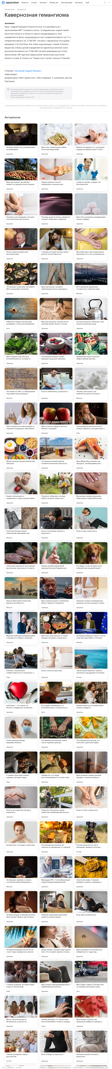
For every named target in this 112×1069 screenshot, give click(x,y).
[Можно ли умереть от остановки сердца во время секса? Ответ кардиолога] (91, 140)
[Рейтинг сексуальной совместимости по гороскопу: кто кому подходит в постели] (21, 663)
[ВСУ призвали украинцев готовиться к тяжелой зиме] (91, 279)
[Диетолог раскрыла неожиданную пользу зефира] (91, 209)
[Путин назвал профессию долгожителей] (21, 244)
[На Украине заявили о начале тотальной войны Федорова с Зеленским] (21, 872)
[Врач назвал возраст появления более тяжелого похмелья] (56, 593)
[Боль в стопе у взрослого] (91, 802)
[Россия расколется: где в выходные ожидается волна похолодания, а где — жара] (91, 837)
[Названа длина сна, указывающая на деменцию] (21, 140)
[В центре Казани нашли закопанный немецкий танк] (21, 523)
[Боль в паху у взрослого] (91, 523)
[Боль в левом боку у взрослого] (56, 384)
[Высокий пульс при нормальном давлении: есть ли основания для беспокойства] (91, 244)
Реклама (18, 1067)
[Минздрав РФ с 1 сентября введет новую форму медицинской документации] (56, 872)
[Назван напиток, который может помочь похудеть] (91, 698)
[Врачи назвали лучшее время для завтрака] (21, 454)
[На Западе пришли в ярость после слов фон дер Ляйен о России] (91, 628)
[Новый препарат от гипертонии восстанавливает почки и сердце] (56, 1012)
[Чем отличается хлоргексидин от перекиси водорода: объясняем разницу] (21, 419)
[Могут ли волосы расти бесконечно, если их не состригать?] (21, 1012)
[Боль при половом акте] (91, 907)
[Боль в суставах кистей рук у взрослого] (21, 802)
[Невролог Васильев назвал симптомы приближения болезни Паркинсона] (56, 802)
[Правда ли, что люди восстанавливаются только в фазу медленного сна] (56, 768)
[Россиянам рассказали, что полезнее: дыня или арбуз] (91, 733)
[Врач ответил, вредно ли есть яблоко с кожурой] (56, 419)
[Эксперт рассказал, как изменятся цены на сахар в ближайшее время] (91, 384)
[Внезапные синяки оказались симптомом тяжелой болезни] (91, 488)
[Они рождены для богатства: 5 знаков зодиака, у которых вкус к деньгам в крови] (91, 419)
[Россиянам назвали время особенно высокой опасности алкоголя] (56, 454)
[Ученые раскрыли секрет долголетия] (21, 1047)
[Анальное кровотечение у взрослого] (91, 1047)
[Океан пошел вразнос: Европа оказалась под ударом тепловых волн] (91, 663)
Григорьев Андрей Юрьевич (27, 71)
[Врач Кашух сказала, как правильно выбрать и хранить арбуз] (91, 1012)
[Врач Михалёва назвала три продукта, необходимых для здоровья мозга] (91, 454)
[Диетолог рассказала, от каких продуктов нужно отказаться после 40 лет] (56, 628)
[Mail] (3, 2)
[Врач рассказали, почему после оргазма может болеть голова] (56, 314)
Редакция (43, 1067)
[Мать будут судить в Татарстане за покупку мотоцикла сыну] (91, 977)
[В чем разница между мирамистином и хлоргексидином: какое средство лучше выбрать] (21, 733)
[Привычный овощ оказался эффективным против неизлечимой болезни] (91, 349)
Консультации (9, 9)
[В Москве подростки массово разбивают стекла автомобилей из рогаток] (21, 314)
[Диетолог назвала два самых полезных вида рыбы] (56, 140)
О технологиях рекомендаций (94, 1067)
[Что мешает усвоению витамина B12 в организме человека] (21, 279)
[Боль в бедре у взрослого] (56, 1047)
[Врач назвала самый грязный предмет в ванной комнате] (91, 768)
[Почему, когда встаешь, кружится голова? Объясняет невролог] (56, 209)
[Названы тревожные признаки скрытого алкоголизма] (56, 907)
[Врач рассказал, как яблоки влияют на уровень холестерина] (21, 174)
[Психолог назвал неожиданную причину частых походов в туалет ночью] (91, 593)
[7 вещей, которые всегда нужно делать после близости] (56, 244)
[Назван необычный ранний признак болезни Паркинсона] (56, 558)
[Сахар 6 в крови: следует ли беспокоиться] (91, 174)
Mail (3, 1067)
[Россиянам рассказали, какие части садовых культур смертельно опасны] (56, 733)
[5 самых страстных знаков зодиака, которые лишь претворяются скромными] (21, 768)
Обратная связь (78, 1067)
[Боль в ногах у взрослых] (56, 663)
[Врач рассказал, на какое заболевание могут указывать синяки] (56, 279)
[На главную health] (12, 2)
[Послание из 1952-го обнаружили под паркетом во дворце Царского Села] (21, 384)
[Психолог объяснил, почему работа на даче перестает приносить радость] (56, 488)
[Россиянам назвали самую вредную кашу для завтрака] (56, 349)
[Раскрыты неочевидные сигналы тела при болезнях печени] (21, 209)
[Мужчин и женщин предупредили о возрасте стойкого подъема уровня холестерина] (21, 628)
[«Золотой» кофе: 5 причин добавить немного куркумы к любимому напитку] (91, 872)
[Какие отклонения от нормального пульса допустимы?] (21, 488)
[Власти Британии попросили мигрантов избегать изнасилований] (21, 593)
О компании (10, 1067)
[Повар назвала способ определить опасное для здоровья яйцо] (56, 174)
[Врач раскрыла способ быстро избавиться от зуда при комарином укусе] (91, 942)
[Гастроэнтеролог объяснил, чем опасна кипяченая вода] (91, 314)
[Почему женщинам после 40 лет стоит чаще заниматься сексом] (21, 942)
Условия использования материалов (59, 1067)
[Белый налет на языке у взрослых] (21, 837)
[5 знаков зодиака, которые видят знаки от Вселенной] (21, 977)
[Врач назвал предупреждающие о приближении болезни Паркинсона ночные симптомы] (56, 977)
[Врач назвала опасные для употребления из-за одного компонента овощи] (21, 349)
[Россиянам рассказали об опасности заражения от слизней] (56, 837)
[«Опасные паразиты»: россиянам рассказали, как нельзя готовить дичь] (21, 558)
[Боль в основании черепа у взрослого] (56, 523)
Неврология (21, 9)
